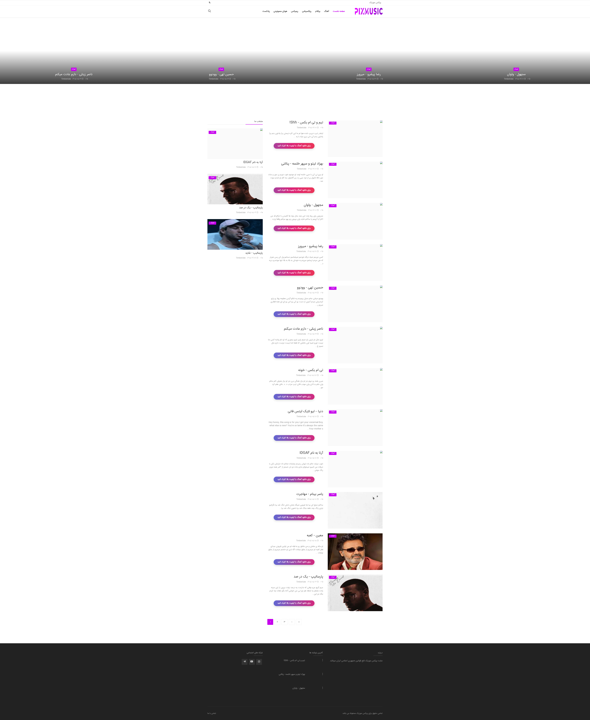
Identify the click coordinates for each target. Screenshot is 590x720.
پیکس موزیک (375, 2)
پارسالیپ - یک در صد (308, 577)
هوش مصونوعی (280, 11)
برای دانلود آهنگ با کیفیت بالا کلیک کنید (294, 145)
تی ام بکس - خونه (310, 370)
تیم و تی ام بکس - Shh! (306, 122)
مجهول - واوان (516, 74)
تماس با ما (211, 713)
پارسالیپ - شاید (254, 253)
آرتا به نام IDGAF (311, 453)
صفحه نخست (339, 11)
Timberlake (66, 79)
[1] (209, 2)
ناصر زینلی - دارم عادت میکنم (73, 74)
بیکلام (317, 11)
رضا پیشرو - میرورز (369, 74)
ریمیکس (294, 11)
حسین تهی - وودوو (221, 74)
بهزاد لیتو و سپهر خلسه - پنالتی (302, 164)
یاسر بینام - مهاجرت (309, 494)
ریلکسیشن (306, 11)
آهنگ (326, 11)
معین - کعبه (315, 535)
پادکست (266, 11)
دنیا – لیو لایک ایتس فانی (305, 411)
